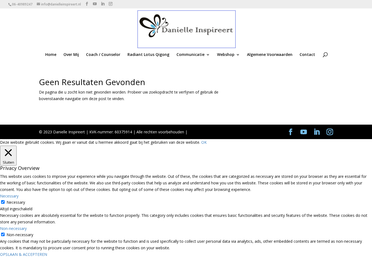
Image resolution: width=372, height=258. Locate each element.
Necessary (16, 202)
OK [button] (204, 142)
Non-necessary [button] (13, 228)
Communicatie (190, 55)
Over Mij (71, 55)
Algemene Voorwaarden (269, 55)
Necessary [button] (9, 196)
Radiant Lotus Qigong (148, 55)
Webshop (225, 55)
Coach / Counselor (103, 55)
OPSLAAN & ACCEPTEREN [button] (23, 254)
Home (50, 55)
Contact (307, 55)
